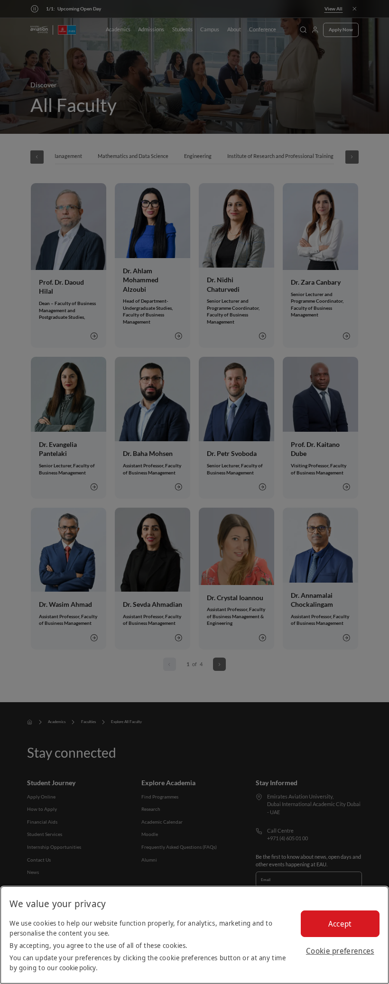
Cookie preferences (340, 951)
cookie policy (77, 967)
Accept (340, 924)
